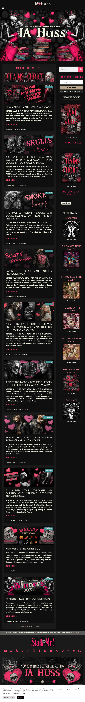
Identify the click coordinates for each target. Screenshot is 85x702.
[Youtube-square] (5, 650)
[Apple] (51, 650)
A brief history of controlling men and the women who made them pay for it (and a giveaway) (29, 327)
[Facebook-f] (39, 650)
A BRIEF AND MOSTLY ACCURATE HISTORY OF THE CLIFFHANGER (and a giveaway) (29, 384)
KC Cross (76, 632)
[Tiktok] (22, 650)
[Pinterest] (16, 650)
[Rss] (79, 650)
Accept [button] (20, 697)
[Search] (80, 69)
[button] (2, 8)
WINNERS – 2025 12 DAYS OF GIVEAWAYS (28, 598)
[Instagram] (28, 650)
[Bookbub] (45, 650)
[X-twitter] (11, 650)
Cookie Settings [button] (9, 697)
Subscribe (71, 88)
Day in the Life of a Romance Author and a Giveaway (29, 273)
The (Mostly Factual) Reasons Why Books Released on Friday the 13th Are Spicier (29, 215)
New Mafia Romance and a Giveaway (28, 106)
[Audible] (62, 650)
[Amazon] (56, 650)
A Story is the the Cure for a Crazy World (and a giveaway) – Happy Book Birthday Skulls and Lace (29, 160)
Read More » (11, 124)
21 (34, 626)
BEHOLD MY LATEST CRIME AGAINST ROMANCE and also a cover (29, 439)
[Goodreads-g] (34, 650)
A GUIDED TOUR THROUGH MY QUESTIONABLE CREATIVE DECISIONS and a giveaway (29, 493)
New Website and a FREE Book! (24, 548)
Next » (38, 626)
